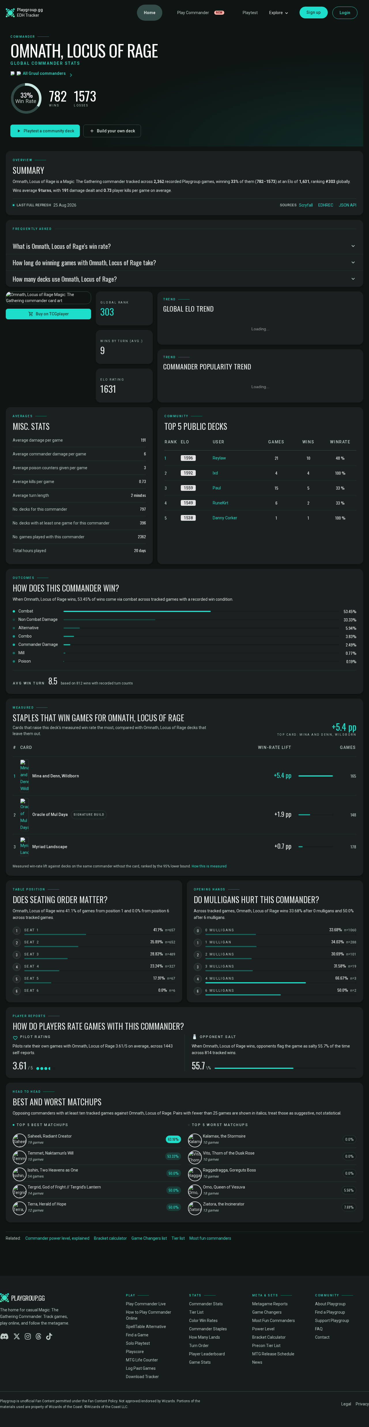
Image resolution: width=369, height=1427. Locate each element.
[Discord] (4, 1336)
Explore (276, 12)
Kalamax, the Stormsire (224, 1136)
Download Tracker (142, 1376)
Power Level (263, 1329)
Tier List (196, 1312)
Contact (322, 1337)
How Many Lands (204, 1337)
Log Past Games (141, 1368)
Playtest (250, 12)
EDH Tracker (28, 15)
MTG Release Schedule (273, 1354)
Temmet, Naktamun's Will (51, 1153)
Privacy (362, 1404)
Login (345, 12)
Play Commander (200, 12)
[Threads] (38, 1336)
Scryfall (306, 205)
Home (149, 12)
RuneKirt (220, 503)
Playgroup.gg (30, 9)
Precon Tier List (266, 1345)
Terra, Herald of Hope (47, 1204)
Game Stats (200, 1362)
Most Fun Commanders (273, 1320)
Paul (217, 488)
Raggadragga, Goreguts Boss (229, 1170)
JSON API (347, 205)
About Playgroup (330, 1304)
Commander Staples (208, 1329)
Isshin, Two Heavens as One (53, 1170)
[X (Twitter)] (16, 1336)
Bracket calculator (110, 1238)
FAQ (319, 1329)
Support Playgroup (332, 1320)
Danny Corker (225, 518)
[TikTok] (49, 1336)
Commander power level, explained (57, 1238)
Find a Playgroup (330, 1312)
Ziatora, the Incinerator (223, 1204)
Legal (346, 1404)
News (257, 1362)
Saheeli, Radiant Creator (50, 1136)
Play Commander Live (146, 1304)
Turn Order (199, 1345)
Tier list (178, 1238)
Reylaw (219, 458)
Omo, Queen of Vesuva (224, 1187)
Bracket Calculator (269, 1337)
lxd (215, 473)
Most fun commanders (210, 1238)
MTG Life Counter (142, 1360)
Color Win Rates (203, 1320)
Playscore (135, 1351)
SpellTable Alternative (146, 1326)
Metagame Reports (270, 1304)
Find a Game (137, 1335)
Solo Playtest (138, 1343)
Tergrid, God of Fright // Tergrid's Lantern (64, 1187)
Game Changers (267, 1312)
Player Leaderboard (207, 1354)
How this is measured (209, 866)
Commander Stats (206, 1304)
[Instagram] (28, 1336)
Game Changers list (149, 1238)
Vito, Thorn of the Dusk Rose (229, 1153)
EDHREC (325, 205)
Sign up (313, 12)
